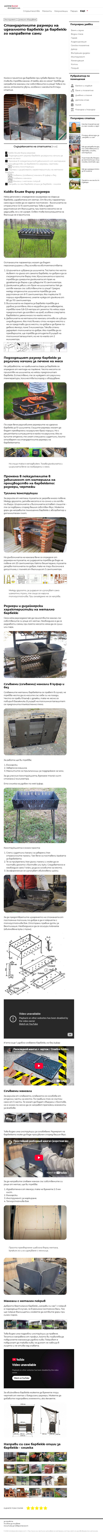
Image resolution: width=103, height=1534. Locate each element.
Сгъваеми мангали (20, 178)
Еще (82, 11)
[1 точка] (28, 1508)
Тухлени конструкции (21, 167)
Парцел (74, 11)
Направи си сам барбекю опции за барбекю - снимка (33, 184)
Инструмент (10, 19)
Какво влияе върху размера (20, 153)
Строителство (31, 11)
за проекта (8, 1521)
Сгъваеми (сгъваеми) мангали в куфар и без (32, 175)
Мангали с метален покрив (24, 181)
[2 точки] (32, 1508)
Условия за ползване (12, 1524)
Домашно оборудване (27, 19)
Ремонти (47, 11)
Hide (54, 146)
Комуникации (61, 11)
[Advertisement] (35, 54)
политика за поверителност (16, 1526)
